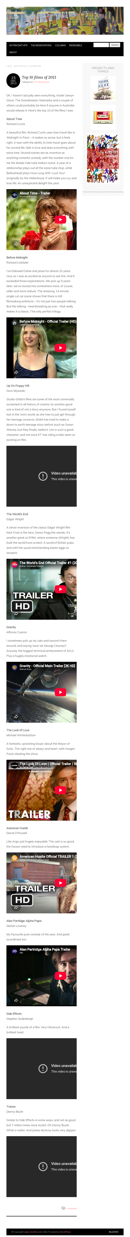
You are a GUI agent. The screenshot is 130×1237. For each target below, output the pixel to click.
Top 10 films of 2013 (39, 77)
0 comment (71, 1208)
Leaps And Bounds (33, 1232)
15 (13, 77)
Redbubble (75, 45)
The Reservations (41, 45)
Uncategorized (41, 82)
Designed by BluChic (113, 1232)
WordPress (65, 1232)
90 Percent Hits (18, 45)
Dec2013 (13, 82)
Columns (60, 45)
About (13, 52)
